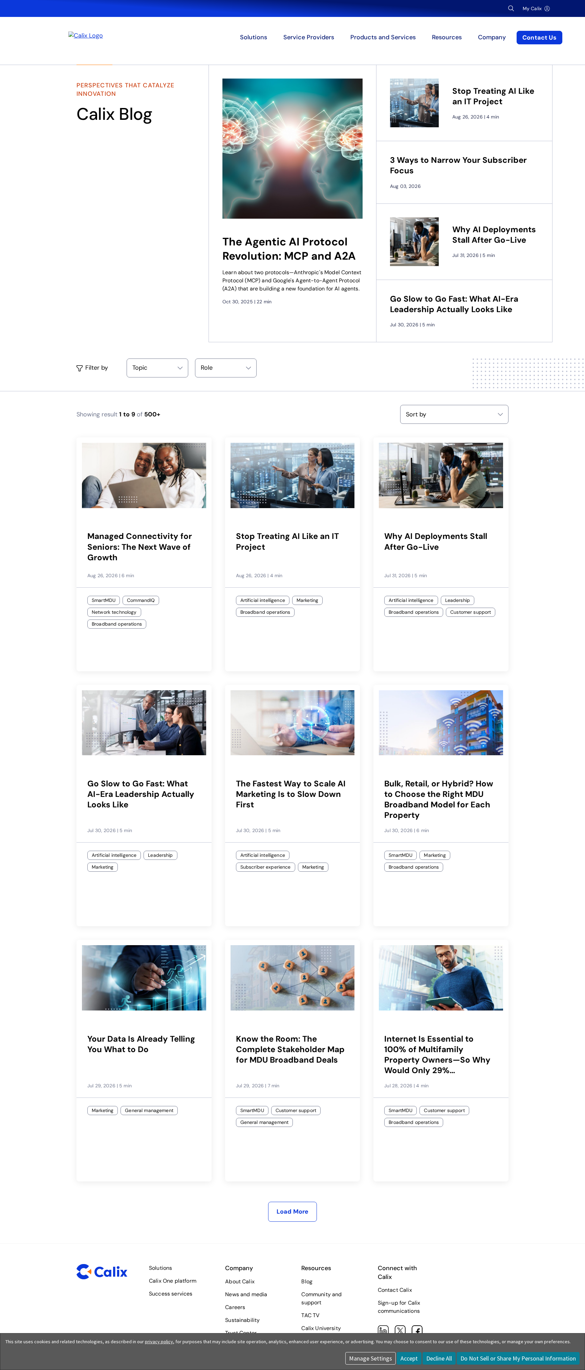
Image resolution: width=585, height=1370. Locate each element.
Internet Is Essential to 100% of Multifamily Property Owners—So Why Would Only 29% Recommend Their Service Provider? (437, 1055)
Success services (171, 1293)
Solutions (160, 1267)
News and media (246, 1294)
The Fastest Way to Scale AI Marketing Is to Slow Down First (291, 794)
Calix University (321, 1328)
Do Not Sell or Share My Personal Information (518, 1358)
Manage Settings (370, 1358)
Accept (409, 1358)
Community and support (321, 1298)
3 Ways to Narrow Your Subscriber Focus (458, 165)
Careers (235, 1307)
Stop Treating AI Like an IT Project (493, 96)
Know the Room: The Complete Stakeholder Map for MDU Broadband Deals (290, 1049)
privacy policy (159, 1342)
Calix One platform (172, 1280)
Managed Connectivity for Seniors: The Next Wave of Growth (139, 546)
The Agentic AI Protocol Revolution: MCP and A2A (289, 249)
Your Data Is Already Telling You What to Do (141, 1044)
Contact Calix (395, 1289)
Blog (306, 1281)
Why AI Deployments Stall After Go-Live (494, 234)
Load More (293, 1212)
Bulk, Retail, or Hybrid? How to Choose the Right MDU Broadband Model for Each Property (438, 799)
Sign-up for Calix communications (399, 1306)
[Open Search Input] (511, 8)
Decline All (439, 1358)
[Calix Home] (134, 37)
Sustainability (242, 1320)
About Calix (240, 1281)
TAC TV (310, 1315)
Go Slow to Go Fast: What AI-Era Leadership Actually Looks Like (454, 303)
